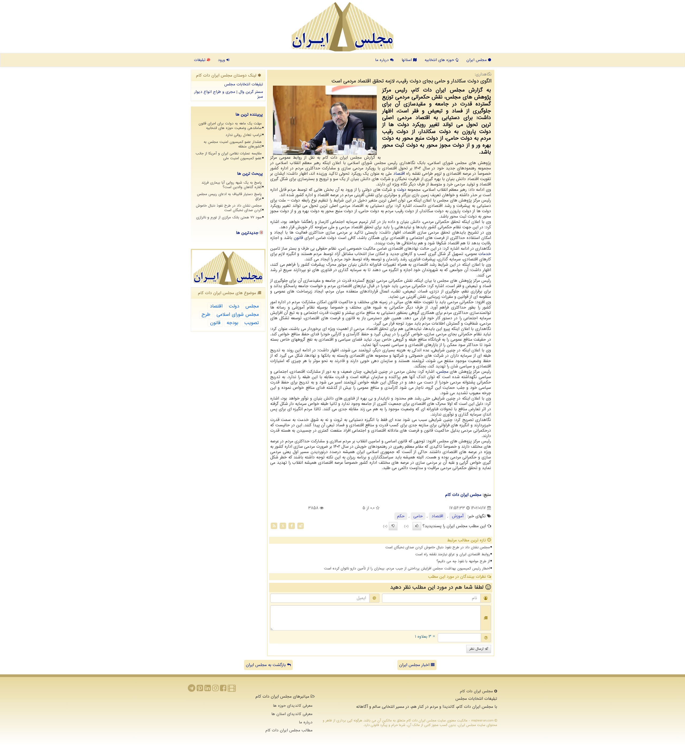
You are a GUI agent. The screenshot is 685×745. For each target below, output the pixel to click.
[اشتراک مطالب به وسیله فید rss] (274, 526)
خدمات (484, 254)
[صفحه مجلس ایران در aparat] (232, 689)
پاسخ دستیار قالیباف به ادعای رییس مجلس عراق (229, 196)
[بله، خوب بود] (417, 526)
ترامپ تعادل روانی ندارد (244, 135)
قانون (298, 238)
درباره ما (382, 60)
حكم (401, 516)
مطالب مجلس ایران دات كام (289, 730)
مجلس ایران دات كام (463, 495)
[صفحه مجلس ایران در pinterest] (200, 689)
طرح (205, 314)
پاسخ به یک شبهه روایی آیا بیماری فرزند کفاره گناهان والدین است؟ (231, 185)
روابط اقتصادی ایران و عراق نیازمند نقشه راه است (452, 554)
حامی (418, 516)
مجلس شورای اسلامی (237, 314)
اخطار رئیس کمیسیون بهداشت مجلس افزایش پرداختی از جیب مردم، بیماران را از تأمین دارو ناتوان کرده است (407, 568)
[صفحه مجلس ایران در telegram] (191, 689)
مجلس (442, 371)
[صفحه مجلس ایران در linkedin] (207, 689)
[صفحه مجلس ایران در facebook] (223, 689)
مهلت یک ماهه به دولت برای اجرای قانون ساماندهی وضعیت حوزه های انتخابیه (230, 126)
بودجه (232, 322)
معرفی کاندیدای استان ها (292, 714)
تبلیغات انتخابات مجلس (243, 84)
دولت (401, 190)
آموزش (457, 516)
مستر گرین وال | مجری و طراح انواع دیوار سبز (228, 94)
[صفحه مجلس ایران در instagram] (215, 689)
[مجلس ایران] (342, 27)
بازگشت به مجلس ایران (266, 665)
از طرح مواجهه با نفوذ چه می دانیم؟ (463, 561)
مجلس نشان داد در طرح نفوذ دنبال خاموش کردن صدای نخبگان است (437, 547)
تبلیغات (200, 60)
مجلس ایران (477, 60)
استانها (407, 60)
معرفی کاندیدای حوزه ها (293, 706)
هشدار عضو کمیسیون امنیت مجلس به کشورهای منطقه (233, 144)
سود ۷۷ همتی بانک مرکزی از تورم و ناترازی (229, 217)
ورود (222, 60)
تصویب (251, 322)
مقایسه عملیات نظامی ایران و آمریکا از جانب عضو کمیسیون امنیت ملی (229, 156)
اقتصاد (399, 173)
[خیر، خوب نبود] (393, 526)
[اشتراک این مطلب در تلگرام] (300, 526)
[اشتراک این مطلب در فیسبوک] (291, 526)
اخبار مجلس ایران (415, 665)
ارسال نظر (477, 648)
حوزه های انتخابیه (440, 60)
